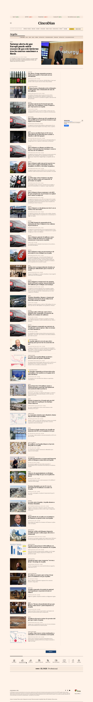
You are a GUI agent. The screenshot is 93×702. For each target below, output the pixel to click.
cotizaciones (64, 662)
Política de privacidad (35, 699)
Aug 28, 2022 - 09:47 (40, 433)
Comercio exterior (31, 355)
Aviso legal (15, 699)
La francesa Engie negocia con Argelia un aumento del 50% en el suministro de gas (41, 430)
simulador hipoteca (22, 662)
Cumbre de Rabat (31, 413)
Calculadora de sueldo (69, 37)
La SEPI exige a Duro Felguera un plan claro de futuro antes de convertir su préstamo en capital (40, 179)
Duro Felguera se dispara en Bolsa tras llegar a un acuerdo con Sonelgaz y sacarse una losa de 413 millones (42, 149)
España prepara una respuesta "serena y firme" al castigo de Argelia (41, 561)
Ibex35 (30, 37)
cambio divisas (47, 662)
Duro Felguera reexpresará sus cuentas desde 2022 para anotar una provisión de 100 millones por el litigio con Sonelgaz (41, 283)
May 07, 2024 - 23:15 (41, 346)
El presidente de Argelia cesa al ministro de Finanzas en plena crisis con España (41, 517)
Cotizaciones (42, 28)
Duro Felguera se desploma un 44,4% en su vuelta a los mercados (42, 209)
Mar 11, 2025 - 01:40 (40, 168)
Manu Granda (30, 152)
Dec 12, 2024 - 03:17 (33, 242)
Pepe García (30, 418)
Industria (30, 102)
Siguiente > (51, 651)
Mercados (33, 28)
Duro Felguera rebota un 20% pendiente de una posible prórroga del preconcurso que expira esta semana (42, 120)
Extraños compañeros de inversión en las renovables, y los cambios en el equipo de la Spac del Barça (41, 373)
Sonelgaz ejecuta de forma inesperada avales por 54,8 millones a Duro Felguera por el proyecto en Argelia (41, 105)
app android (79, 662)
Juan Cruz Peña (12, 57)
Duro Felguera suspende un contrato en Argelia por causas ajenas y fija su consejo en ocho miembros (41, 328)
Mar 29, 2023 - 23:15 (42, 405)
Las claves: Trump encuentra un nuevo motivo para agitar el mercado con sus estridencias (40, 75)
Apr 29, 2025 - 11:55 (41, 138)
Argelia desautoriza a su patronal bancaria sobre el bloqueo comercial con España (42, 459)
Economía (38, 28)
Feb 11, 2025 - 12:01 (39, 197)
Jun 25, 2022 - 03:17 (45, 506)
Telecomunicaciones (49, 37)
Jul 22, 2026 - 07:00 (23, 57)
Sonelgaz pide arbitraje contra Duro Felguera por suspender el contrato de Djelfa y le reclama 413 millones (40, 313)
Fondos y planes (49, 28)
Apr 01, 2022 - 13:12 (39, 622)
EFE (28, 433)
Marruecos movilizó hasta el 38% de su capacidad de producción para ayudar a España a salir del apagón (41, 134)
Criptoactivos (41, 37)
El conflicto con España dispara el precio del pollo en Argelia (41, 445)
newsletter (67, 120)
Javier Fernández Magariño (33, 506)
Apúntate (66, 125)
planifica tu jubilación (39, 662)
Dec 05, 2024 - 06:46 (39, 272)
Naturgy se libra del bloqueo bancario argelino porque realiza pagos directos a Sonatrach (41, 533)
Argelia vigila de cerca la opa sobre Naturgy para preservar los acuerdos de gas (41, 343)
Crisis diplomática (31, 544)
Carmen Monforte (31, 405)
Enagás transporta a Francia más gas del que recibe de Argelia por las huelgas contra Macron (41, 402)
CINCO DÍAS (30, 78)
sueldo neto (30, 662)
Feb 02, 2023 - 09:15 (39, 418)
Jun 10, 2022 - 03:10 (42, 536)
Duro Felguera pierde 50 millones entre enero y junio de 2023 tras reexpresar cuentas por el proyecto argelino (41, 239)
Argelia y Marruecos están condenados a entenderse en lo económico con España (41, 634)
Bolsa (27, 37)
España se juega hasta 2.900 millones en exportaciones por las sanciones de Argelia (42, 546)
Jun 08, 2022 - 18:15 (36, 594)
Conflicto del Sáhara (32, 631)
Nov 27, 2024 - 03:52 (33, 302)
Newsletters (49, 699)
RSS (46, 699)
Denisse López (30, 549)
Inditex (29, 265)
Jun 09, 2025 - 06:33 (39, 123)
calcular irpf (14, 662)
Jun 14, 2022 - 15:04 (36, 520)
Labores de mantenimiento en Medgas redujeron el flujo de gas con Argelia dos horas (41, 475)
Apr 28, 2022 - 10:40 (36, 609)
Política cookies (19, 699)
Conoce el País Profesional (46, 669)
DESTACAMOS (22, 37)
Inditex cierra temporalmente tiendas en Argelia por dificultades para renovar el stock (41, 269)
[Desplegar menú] (11, 23)
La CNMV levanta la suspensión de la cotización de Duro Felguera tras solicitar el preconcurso (41, 224)
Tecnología (56, 37)
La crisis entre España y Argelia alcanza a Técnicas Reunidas (41, 503)
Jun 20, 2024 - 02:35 (33, 331)
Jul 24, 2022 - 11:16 (36, 478)
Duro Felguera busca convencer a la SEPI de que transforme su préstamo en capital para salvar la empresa (42, 194)
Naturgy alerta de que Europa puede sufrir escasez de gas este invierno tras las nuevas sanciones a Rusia (24, 49)
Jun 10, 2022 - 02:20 (40, 549)
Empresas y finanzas (27, 28)
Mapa (45, 699)
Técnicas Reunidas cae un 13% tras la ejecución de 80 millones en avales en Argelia (40, 488)
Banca (33, 37)
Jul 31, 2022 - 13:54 (35, 462)
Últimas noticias (55, 28)
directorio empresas (56, 662)
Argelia (13, 34)
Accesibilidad (41, 699)
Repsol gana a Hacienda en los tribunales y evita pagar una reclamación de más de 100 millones (42, 90)
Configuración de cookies (27, 699)
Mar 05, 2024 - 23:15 (41, 360)
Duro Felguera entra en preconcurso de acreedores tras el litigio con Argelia (41, 252)
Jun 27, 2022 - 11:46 (36, 491)
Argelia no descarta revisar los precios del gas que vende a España (41, 619)
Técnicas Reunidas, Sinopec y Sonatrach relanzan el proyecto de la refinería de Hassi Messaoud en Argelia (41, 299)
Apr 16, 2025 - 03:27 (40, 152)
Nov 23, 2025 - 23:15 (40, 93)
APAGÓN (29, 131)
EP (28, 109)
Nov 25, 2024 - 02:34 (33, 317)
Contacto (11, 699)
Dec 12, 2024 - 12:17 (39, 227)
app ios (73, 662)
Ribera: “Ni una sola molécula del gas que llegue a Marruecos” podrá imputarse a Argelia (41, 606)
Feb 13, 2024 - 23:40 (36, 376)
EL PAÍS (65, 28)
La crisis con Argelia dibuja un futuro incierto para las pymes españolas (40, 357)
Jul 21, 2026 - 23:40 (36, 78)
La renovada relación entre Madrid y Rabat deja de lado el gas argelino (42, 415)
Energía (36, 37)
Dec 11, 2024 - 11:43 (40, 255)
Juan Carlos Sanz (31, 138)
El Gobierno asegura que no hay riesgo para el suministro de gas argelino (40, 575)
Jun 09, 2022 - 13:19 (39, 564)
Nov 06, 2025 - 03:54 (33, 109)
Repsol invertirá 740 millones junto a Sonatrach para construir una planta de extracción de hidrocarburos (41, 387)
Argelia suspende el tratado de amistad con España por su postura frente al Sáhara (41, 591)
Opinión (60, 28)
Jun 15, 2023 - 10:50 (39, 391)
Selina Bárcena (30, 360)
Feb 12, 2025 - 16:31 (39, 183)
